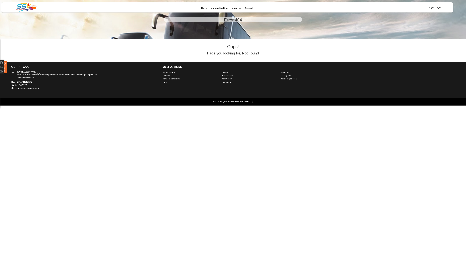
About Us (236, 8)
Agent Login (435, 7)
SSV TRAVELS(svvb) (244, 101)
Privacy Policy (286, 75)
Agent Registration (289, 79)
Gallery (225, 72)
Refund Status (169, 72)
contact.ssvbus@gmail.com (27, 88)
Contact (249, 8)
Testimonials (227, 75)
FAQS (165, 82)
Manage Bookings (220, 8)
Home (204, 8)
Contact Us (227, 82)
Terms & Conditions (171, 79)
